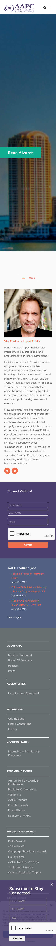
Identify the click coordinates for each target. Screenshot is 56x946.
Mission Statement (20, 655)
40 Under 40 (16, 846)
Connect (28, 545)
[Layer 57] (23, 8)
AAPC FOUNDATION (18, 742)
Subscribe (17, 939)
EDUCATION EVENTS (19, 771)
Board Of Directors (20, 660)
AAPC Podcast (17, 800)
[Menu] (50, 8)
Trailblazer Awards (20, 867)
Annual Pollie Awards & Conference (23, 782)
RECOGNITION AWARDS (21, 831)
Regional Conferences (22, 789)
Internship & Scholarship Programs (24, 753)
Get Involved (16, 718)
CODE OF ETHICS (16, 683)
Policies (13, 665)
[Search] (43, 8)
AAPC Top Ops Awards (23, 862)
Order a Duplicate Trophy (24, 872)
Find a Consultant (19, 724)
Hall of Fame (16, 857)
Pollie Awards (17, 841)
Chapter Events (18, 805)
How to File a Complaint (23, 693)
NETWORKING (15, 709)
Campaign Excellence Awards (27, 851)
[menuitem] (43, 8)
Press (11, 671)
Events (12, 729)
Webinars (14, 794)
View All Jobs (15, 617)
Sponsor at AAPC (19, 815)
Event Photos (16, 810)
